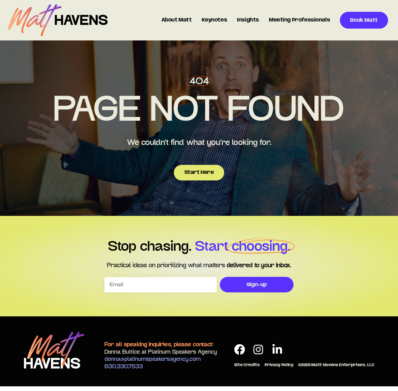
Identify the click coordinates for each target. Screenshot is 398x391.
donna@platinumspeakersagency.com (152, 359)
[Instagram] (258, 349)
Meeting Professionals (299, 20)
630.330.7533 (123, 367)
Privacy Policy (279, 365)
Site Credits (247, 365)
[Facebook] (239, 349)
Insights (248, 20)
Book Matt (363, 20)
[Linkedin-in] (277, 349)
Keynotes (214, 20)
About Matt (176, 20)
